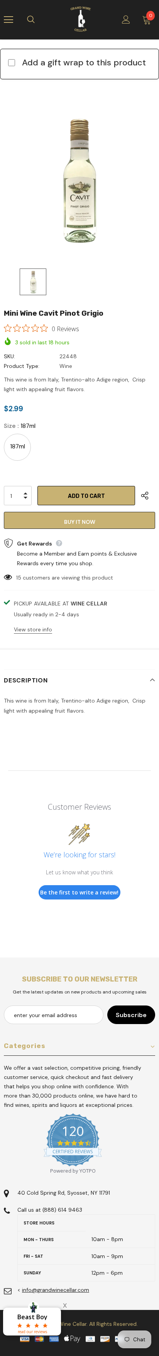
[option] (79, 180)
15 (18, 577)
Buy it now (79, 521)
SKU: (9, 356)
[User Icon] (126, 19)
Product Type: (21, 366)
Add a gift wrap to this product (84, 62)
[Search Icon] (38, 20)
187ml (17, 446)
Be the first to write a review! (79, 892)
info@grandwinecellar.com (55, 1289)
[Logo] (80, 19)
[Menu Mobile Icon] (8, 19)
